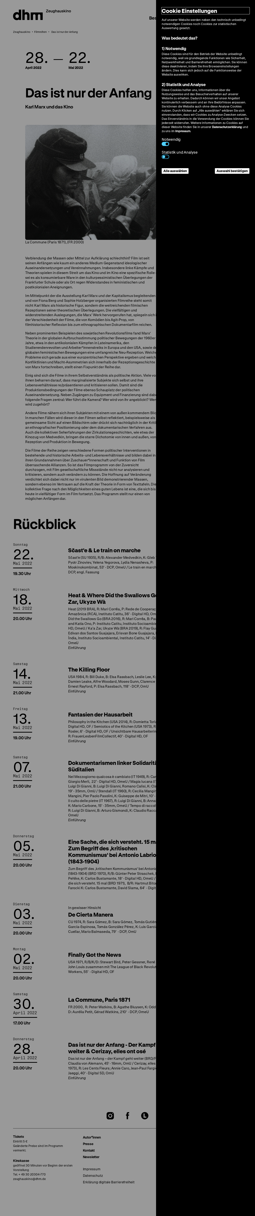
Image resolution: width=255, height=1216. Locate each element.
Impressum (182, 131)
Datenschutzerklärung (227, 127)
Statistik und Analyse (180, 152)
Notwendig (171, 139)
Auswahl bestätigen (232, 171)
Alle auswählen (175, 171)
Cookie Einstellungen (189, 10)
